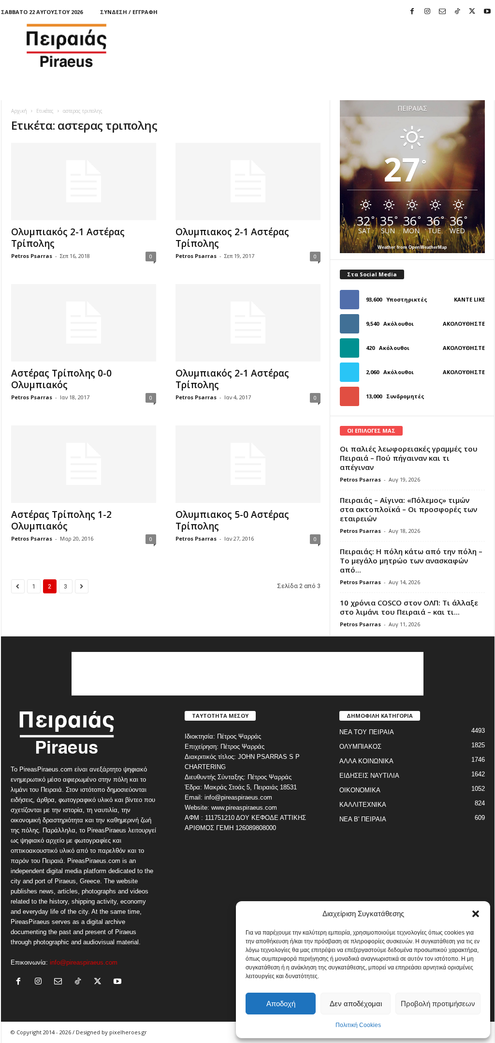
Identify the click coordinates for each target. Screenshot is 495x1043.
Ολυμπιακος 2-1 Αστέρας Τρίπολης (232, 238)
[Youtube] (487, 12)
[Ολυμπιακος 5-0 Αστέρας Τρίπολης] (247, 464)
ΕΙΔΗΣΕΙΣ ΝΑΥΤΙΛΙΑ (369, 775)
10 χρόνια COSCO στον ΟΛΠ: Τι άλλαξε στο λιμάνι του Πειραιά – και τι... (409, 607)
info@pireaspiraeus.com (83, 962)
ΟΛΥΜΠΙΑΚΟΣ (360, 746)
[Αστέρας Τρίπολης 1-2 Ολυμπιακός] (83, 464)
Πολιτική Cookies (358, 1025)
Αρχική (19, 110)
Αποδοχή (280, 1003)
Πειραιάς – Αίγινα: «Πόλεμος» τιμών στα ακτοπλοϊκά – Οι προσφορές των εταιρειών (408, 509)
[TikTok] (457, 12)
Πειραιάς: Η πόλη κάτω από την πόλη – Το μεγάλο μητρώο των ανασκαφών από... (411, 560)
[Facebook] (412, 12)
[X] (472, 12)
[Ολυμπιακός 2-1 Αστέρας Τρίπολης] (83, 181)
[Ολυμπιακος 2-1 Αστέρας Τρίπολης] (247, 181)
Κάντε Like (469, 299)
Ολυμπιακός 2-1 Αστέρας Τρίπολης (68, 238)
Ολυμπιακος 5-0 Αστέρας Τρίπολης (232, 520)
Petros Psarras (31, 255)
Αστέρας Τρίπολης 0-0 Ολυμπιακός (61, 379)
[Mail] (442, 12)
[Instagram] (427, 12)
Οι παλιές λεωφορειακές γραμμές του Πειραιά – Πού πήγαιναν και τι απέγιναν (409, 458)
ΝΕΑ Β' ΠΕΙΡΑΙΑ (362, 819)
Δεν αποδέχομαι (356, 1003)
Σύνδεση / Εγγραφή (129, 11)
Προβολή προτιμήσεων (438, 1003)
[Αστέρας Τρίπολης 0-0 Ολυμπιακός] (83, 323)
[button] (475, 914)
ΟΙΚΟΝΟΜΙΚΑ (359, 790)
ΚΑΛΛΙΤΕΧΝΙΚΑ (362, 804)
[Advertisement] (319, 45)
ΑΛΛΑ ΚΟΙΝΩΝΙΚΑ (366, 761)
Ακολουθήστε (464, 323)
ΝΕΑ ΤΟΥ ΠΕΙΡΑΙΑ (366, 732)
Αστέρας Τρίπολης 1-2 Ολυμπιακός (61, 520)
